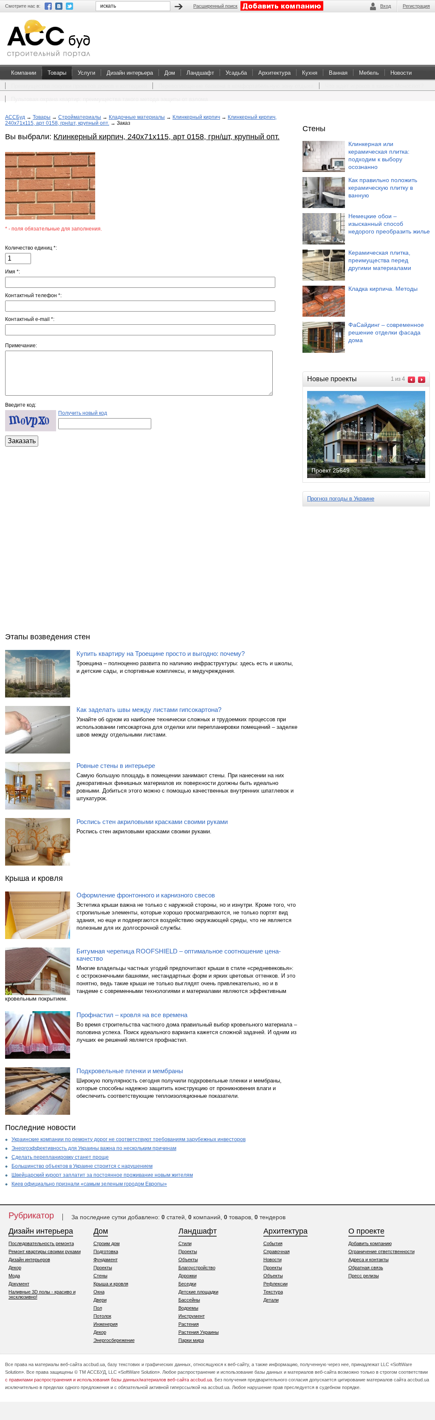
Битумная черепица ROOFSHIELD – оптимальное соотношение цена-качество (178, 955)
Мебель (369, 73)
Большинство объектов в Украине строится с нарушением (82, 1166)
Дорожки (187, 1275)
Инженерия (105, 1324)
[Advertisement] (151, 537)
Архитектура (274, 73)
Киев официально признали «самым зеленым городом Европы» (89, 1184)
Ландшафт (200, 73)
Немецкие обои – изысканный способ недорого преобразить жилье (389, 224)
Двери (100, 1299)
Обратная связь (365, 1267)
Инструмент (191, 1316)
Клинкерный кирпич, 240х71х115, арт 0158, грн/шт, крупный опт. (167, 136)
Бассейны (189, 1299)
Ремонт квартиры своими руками (44, 1251)
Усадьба (236, 73)
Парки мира (191, 1340)
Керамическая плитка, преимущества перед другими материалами (379, 260)
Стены (100, 1275)
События (272, 1243)
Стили (185, 1243)
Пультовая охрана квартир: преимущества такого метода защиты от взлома (109, 99)
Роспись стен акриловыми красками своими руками (152, 821)
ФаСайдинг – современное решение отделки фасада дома (386, 332)
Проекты (102, 1267)
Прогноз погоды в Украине (340, 498)
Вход (385, 5)
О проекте (366, 1231)
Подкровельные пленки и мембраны (129, 1070)
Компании (23, 73)
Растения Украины (198, 1332)
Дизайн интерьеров (29, 1259)
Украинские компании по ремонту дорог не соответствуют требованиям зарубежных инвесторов (128, 1139)
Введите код (20, 405)
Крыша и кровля (110, 1283)
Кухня (309, 73)
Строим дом (106, 1243)
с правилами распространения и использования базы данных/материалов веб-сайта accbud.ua (108, 1379)
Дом (169, 73)
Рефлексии (275, 1283)
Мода (14, 1275)
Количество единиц (30, 248)
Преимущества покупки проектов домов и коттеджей (79, 86)
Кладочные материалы (137, 117)
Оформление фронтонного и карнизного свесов (145, 895)
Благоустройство (196, 1267)
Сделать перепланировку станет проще (60, 1157)
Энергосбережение (114, 1340)
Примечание (20, 346)
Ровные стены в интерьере (115, 765)
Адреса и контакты (368, 1259)
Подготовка (105, 1251)
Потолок (102, 1316)
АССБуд (15, 117)
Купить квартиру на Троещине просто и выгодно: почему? (160, 653)
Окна (99, 1291)
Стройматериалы (79, 117)
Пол (97, 1307)
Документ (18, 1283)
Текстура (273, 1291)
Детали (271, 1299)
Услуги (86, 73)
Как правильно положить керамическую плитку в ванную (382, 188)
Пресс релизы (363, 1275)
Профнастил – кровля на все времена (131, 1014)
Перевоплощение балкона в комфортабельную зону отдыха (236, 86)
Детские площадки (198, 1291)
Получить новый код (82, 413)
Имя (12, 272)
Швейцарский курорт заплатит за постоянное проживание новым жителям (102, 1175)
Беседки (187, 1283)
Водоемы (188, 1307)
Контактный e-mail (29, 319)
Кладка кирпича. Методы (383, 288)
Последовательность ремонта (41, 1243)
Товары (57, 73)
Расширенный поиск (215, 5)
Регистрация (416, 5)
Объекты (188, 1259)
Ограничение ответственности (381, 1251)
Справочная (276, 1251)
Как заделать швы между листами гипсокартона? (148, 709)
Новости (401, 73)
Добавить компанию (370, 1243)
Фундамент (105, 1259)
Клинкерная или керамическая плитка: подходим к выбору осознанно (379, 155)
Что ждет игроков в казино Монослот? (374, 86)
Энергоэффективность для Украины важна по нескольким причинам (93, 1148)
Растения (188, 1324)
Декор (14, 1267)
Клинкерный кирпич (196, 117)
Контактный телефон (32, 295)
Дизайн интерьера (130, 73)
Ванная (338, 73)
